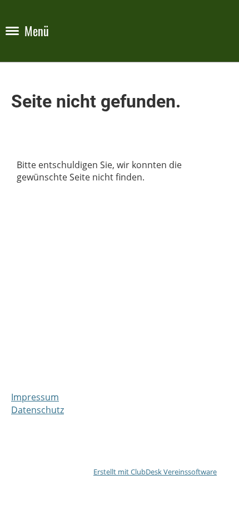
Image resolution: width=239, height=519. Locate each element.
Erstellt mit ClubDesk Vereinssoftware (155, 472)
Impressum (35, 397)
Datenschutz (37, 410)
